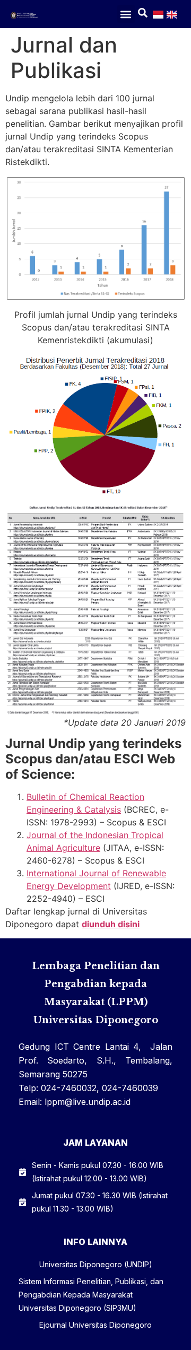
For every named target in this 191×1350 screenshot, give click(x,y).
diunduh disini (111, 924)
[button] (126, 14)
